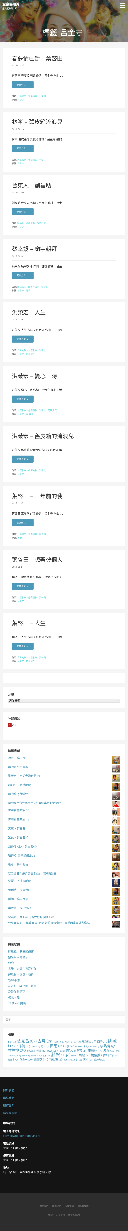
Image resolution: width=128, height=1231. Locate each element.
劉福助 (20, 223)
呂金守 (20, 100)
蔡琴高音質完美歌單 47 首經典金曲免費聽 (34, 803)
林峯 (41, 159)
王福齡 (95, 1050)
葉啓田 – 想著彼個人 (37, 560)
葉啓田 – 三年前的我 (37, 496)
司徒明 (69, 1042)
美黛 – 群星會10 (18, 828)
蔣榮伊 (113, 1055)
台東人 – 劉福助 (31, 185)
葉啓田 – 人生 (29, 623)
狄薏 (82, 1050)
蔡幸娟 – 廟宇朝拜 (34, 249)
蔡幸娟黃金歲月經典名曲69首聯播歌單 (32, 873)
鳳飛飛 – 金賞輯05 (19, 785)
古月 (45, 1041)
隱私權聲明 (10, 1113)
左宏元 (36, 1046)
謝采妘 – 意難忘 (18, 957)
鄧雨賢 (13, 1059)
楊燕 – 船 (14, 997)
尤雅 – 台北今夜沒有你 (22, 968)
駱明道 (76, 1059)
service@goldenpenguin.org (21, 1135)
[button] (123, 6)
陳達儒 (56, 1059)
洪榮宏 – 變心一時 (34, 376)
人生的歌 (21, 159)
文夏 (69, 1046)
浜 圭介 (29, 414)
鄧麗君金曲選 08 (18, 810)
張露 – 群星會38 (18, 864)
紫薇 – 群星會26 (18, 837)
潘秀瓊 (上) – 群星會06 (22, 846)
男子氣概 (52, 410)
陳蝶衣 (40, 1059)
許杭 (28, 290)
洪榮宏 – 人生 (29, 312)
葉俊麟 (99, 1055)
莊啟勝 (45, 1055)
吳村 (77, 1042)
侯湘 (12, 1041)
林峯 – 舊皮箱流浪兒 (37, 122)
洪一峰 (61, 1051)
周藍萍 (100, 1041)
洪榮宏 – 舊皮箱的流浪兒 (43, 436)
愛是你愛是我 (16, 991)
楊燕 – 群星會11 (18, 758)
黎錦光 (99, 1059)
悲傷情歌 (32, 96)
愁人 (45, 1046)
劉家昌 (27, 1041)
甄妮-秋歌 (14, 980)
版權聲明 (8, 1105)
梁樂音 (31, 1051)
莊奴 (60, 1054)
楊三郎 (51, 1051)
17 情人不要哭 (17, 1003)
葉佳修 (84, 1055)
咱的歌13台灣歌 (18, 794)
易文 (87, 1046)
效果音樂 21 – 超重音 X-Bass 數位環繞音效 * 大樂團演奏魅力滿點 (49, 923)
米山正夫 (16, 1056)
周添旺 (87, 1041)
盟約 (11, 963)
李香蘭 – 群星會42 (19, 908)
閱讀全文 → (23, 85)
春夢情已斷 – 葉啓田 (37, 58)
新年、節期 (33, 287)
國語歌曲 (21, 287)
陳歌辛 (26, 1059)
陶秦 (67, 1060)
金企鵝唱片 (10, 4)
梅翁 (41, 1050)
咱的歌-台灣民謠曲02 (21, 855)
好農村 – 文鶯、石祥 (21, 974)
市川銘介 (30, 354)
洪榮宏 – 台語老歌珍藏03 (24, 775)
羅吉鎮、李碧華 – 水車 (22, 986)
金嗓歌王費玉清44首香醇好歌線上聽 (31, 917)
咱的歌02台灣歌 (18, 767)
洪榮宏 (42, 350)
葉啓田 (42, 96)
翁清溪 (26, 1056)
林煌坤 (17, 1050)
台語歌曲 (21, 96)
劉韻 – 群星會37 (18, 899)
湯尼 (70, 1050)
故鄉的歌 (41, 223)
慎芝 (57, 1046)
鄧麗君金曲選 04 (18, 819)
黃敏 (88, 1059)
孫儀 (24, 1046)
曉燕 (96, 1046)
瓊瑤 (109, 1050)
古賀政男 (59, 1042)
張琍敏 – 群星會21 (19, 890)
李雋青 (108, 1046)
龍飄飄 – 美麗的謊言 (21, 951)
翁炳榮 (35, 1056)
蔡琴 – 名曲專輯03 (19, 881)
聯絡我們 (8, 1098)
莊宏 (74, 1056)
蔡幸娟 (44, 287)
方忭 (79, 1046)
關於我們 (8, 1090)
